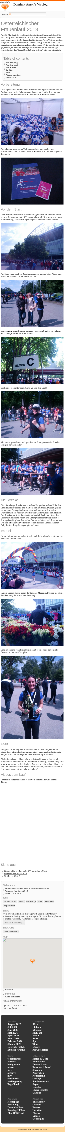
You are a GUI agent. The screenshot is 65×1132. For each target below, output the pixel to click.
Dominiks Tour (16, 1107)
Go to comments (12, 997)
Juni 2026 (13, 1030)
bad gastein (14, 1064)
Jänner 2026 (14, 1044)
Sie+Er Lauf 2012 (12, 876)
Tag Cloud (13, 1084)
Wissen (36, 1047)
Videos (36, 1116)
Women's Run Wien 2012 (15, 874)
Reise (35, 1038)
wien (40, 901)
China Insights (40, 1090)
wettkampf (31, 901)
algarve (12, 1073)
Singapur (37, 1070)
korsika (12, 1061)
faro (10, 1070)
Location (9, 989)
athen (11, 1067)
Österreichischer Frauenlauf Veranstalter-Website (26, 871)
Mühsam (37, 1032)
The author (38, 1101)
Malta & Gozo (40, 1058)
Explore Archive (16, 1049)
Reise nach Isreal (41, 1067)
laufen (21, 901)
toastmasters (15, 1058)
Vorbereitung (12, 62)
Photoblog (13, 1104)
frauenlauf (49, 901)
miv (10, 1075)
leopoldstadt (9, 906)
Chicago (37, 1078)
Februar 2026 (15, 1041)
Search (5, 14)
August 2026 (14, 1024)
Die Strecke (11, 67)
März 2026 (14, 1038)
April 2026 (13, 1035)
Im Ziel (9, 70)
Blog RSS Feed (16, 1113)
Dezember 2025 (16, 1047)
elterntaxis (13, 1078)
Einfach (36, 1027)
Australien (38, 1073)
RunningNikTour (17, 1110)
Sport (14, 1008)
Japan (35, 1084)
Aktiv (35, 1024)
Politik (36, 1035)
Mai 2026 (13, 1032)
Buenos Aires (39, 1064)
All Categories (40, 1049)
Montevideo (38, 1061)
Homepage (13, 1101)
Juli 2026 (13, 1027)
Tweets (36, 1107)
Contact (36, 1104)
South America (40, 1081)
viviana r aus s (10, 901)
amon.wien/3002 (11, 931)
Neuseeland (38, 1075)
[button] (14, 922)
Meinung (37, 1030)
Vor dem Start (12, 65)
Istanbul (36, 1087)
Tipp (35, 1044)
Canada (36, 1092)
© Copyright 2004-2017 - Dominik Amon (32, 1129)
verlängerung (15, 1081)
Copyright (38, 1118)
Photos (36, 1113)
